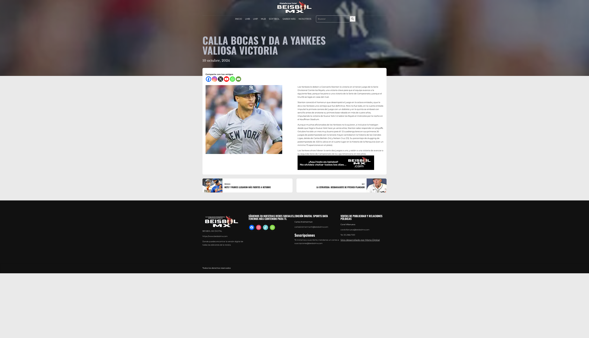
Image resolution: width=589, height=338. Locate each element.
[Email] (238, 79)
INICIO (238, 18)
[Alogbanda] (336, 163)
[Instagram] (214, 79)
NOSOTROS (305, 18)
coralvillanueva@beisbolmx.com (355, 230)
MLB (263, 18)
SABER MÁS (289, 18)
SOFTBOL (274, 18)
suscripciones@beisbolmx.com (308, 243)
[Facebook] (208, 79)
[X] (220, 79)
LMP (255, 18)
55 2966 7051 (349, 235)
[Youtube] (226, 79)
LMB (247, 18)
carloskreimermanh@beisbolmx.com (311, 227)
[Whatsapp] (232, 79)
